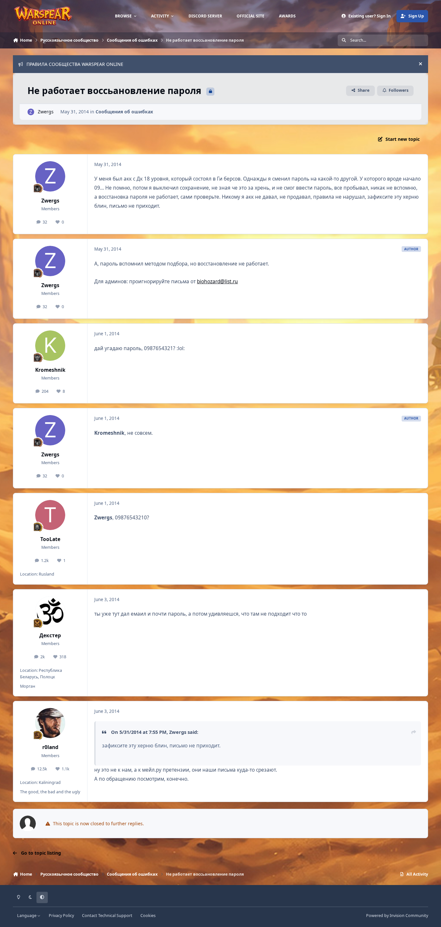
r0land (50, 747)
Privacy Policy (61, 915)
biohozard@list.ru (217, 281)
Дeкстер (50, 635)
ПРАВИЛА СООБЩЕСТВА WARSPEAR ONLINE (74, 64)
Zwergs (46, 112)
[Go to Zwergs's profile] (30, 112)
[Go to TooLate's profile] (50, 515)
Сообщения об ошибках (124, 112)
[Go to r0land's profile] (50, 723)
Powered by (397, 915)
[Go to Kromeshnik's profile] (50, 345)
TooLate (50, 539)
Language (27, 915)
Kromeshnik (50, 370)
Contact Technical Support (107, 915)
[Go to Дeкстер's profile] (50, 611)
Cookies (148, 915)
